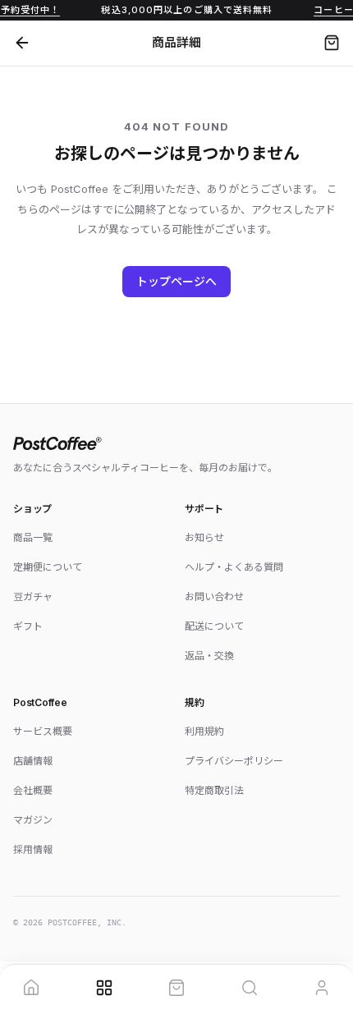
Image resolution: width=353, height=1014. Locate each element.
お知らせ (204, 537)
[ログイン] (322, 988)
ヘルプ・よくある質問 (234, 567)
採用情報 (33, 849)
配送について (214, 626)
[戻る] (22, 43)
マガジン (33, 820)
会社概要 (33, 790)
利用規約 (204, 731)
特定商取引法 (214, 790)
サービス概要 (42, 731)
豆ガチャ (33, 596)
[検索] (249, 988)
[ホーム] (31, 988)
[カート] (331, 42)
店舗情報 (33, 761)
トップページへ (177, 281)
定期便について (47, 567)
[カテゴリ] (104, 988)
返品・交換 (209, 655)
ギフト (28, 626)
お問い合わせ (214, 596)
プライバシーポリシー (234, 761)
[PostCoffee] (176, 443)
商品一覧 (33, 537)
